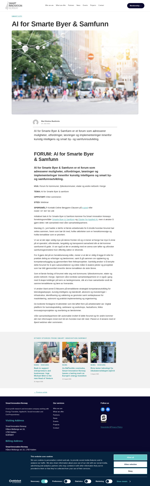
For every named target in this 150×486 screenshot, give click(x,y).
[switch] (67, 481)
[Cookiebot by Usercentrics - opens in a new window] (15, 481)
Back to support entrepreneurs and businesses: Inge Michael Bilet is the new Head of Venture (43, 373)
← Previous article (40, 392)
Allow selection (130, 464)
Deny (130, 471)
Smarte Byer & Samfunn (63, 219)
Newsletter (105, 427)
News (36, 365)
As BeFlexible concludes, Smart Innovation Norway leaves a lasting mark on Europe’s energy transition (74, 372)
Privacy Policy (116, 427)
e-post (85, 208)
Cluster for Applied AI (88, 219)
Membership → (136, 6)
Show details (122, 481)
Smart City (17, 16)
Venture (45, 365)
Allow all (130, 457)
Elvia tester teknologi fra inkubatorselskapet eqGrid (103, 369)
